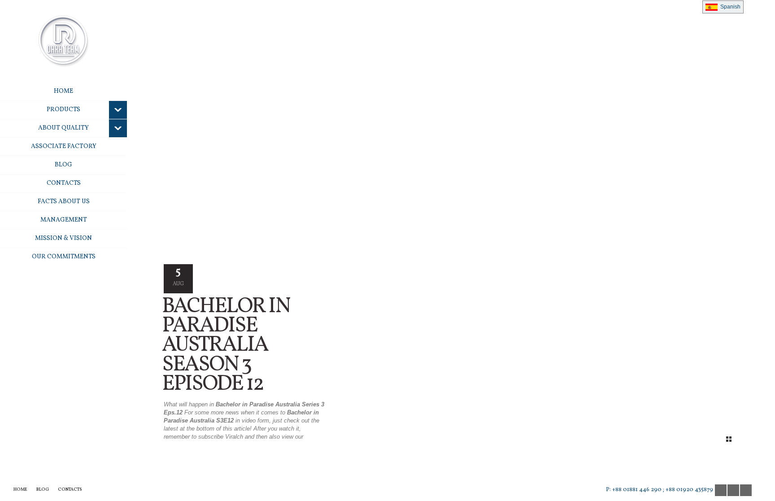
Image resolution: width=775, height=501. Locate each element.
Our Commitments (64, 257)
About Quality (63, 128)
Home (20, 489)
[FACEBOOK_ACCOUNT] (721, 490)
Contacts (64, 183)
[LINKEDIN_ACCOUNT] (746, 490)
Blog (63, 165)
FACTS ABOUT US (64, 201)
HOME (63, 91)
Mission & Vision (63, 238)
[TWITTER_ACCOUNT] (733, 490)
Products (63, 109)
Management (63, 220)
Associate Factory (63, 146)
